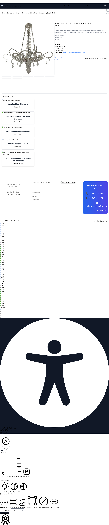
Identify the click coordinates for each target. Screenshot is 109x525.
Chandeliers (10, 13)
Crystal (78, 52)
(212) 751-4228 (12, 2)
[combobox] (2, 270)
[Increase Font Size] (2, 431)
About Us (71, 6)
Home (66, 6)
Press (83, 6)
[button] (5, 442)
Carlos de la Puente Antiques (41, 182)
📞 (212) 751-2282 (94, 198)
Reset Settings (4, 513)
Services (96, 6)
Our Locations (89, 6)
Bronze (65, 52)
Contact (101, 6)
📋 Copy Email (101, 210)
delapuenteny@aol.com (14, 202)
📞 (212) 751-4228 (94, 193)
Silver (17, 13)
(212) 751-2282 (27, 2)
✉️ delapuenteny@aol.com (97, 204)
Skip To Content (5, 510)
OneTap (10, 430)
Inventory (77, 6)
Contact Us (35, 199)
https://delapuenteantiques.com (13, 199)
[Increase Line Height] (2, 450)
